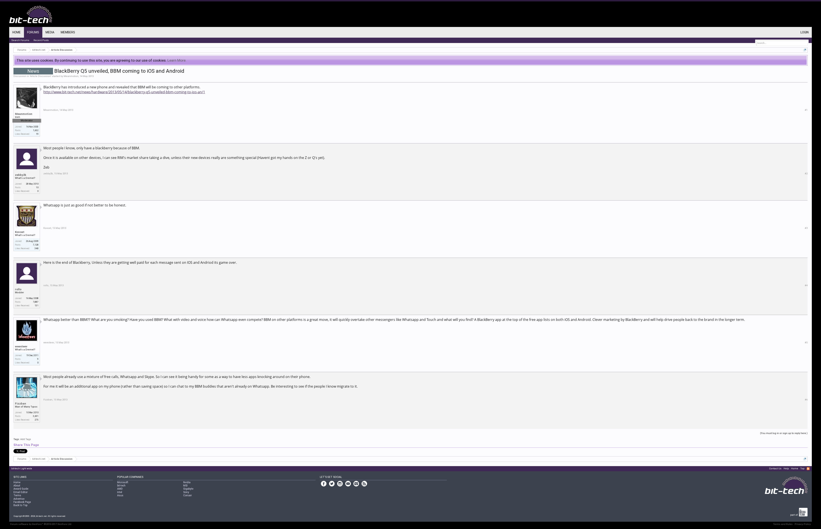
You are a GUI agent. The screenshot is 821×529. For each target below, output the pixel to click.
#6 (806, 399)
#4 (806, 285)
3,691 (35, 416)
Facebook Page (22, 502)
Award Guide (20, 488)
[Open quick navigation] (804, 50)
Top (802, 468)
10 (37, 187)
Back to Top (20, 505)
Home (16, 32)
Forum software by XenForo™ (41, 524)
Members (68, 32)
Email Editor (20, 492)
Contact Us (775, 468)
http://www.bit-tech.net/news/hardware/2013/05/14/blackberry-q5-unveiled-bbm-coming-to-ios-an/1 (124, 92)
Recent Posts (41, 40)
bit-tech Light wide (21, 468)
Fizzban (20, 403)
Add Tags (25, 439)
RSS (808, 468)
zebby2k (20, 174)
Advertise (18, 498)
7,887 (35, 302)
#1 (806, 110)
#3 (806, 228)
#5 (806, 342)
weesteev (21, 346)
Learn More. (176, 60)
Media (50, 32)
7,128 (35, 245)
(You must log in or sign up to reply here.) (784, 433)
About (16, 485)
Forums (33, 32)
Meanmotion (71, 76)
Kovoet (19, 232)
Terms (17, 495)
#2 (806, 173)
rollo (18, 289)
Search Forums (20, 40)
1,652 (35, 130)
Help (786, 468)
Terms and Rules (783, 524)
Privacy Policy (803, 524)
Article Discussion (40, 76)
